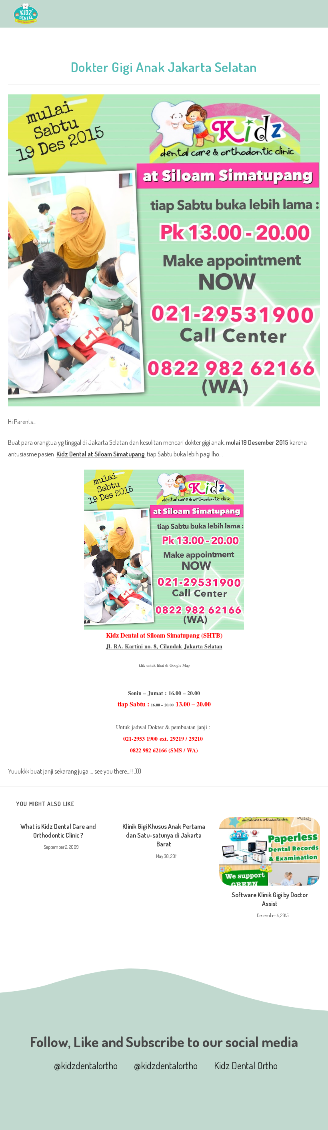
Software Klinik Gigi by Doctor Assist (270, 899)
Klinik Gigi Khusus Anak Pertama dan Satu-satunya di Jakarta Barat (163, 835)
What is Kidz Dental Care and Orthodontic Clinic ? (58, 830)
